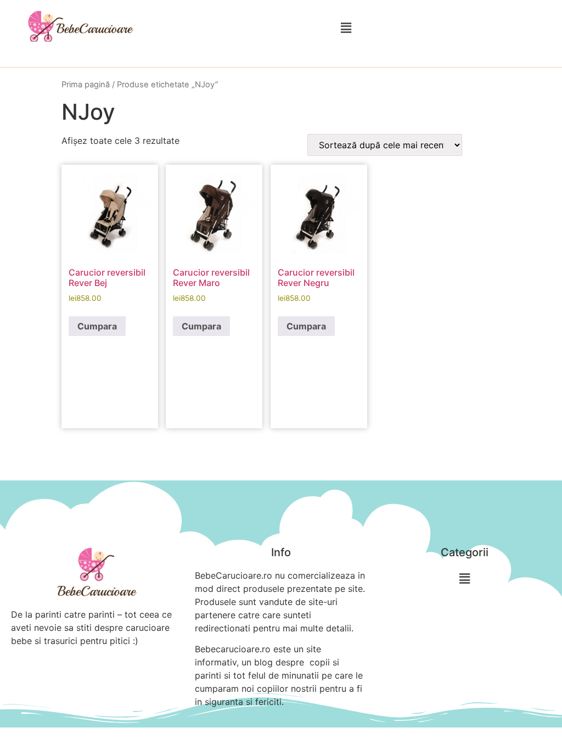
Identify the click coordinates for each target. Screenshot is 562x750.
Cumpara (97, 326)
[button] (345, 28)
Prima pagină (85, 84)
